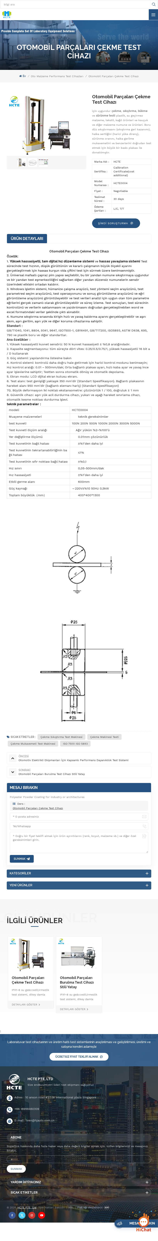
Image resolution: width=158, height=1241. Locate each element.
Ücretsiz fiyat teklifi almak (76, 1056)
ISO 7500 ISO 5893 (75, 743)
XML (71, 1207)
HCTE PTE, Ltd (40, 1079)
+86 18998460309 (26, 1109)
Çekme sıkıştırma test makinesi (61, 736)
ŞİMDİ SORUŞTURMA (113, 223)
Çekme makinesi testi (104, 736)
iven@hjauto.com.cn (40, 1120)
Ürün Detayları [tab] (27, 238)
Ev (24, 76)
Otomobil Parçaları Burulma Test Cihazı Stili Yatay (77, 982)
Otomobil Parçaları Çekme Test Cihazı (38, 808)
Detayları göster (24, 1004)
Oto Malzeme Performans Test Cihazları (57, 76)
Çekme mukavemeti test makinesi (33, 743)
